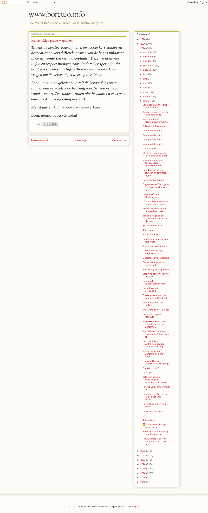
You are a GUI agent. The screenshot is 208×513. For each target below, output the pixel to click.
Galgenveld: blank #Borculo (152, 315)
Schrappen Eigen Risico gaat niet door (155, 106)
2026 (143, 39)
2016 (143, 477)
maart (146, 92)
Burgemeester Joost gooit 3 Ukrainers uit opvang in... (156, 187)
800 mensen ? (150, 230)
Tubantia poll (149, 148)
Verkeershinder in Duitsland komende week (154, 354)
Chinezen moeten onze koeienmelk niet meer (155, 154)
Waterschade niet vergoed (156, 309)
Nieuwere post (39, 140)
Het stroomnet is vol (153, 225)
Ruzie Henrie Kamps (153, 180)
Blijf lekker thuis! (151, 234)
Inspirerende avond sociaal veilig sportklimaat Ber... (153, 163)
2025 (143, 43)
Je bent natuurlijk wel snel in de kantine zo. (156, 113)
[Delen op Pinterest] (56, 124)
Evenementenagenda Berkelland (154, 263)
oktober (147, 61)
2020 (143, 464)
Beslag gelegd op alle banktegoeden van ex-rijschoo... (155, 218)
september (149, 65)
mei (145, 83)
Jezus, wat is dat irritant (155, 246)
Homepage (80, 140)
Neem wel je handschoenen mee (154, 282)
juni (145, 78)
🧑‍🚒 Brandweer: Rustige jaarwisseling (154, 425)
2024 (143, 48)
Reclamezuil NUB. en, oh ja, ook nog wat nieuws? (155, 397)
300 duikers (149, 420)
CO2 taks (147, 372)
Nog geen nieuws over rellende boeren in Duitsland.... (154, 324)
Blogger (135, 506)
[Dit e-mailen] (43, 124)
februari (147, 96)
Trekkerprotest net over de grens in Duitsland (155, 296)
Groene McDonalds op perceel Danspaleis (154, 210)
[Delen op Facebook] (53, 124)
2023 (143, 451)
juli (145, 74)
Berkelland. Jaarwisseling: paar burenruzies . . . (156, 433)
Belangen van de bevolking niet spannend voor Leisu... (156, 380)
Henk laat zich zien (152, 411)
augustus (148, 69)
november (148, 56)
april (145, 87)
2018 (143, 473)
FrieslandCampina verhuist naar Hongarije (156, 362)
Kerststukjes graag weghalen (152, 252)
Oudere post (119, 140)
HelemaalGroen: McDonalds (151, 195)
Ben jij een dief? (151, 368)
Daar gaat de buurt (152, 130)
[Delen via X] (50, 124)
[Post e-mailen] (37, 124)
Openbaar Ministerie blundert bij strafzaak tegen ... (154, 173)
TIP (144, 415)
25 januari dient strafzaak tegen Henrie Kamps (156, 202)
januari (147, 101)
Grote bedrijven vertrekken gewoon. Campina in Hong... (154, 344)
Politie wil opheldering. (154, 126)
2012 (143, 482)
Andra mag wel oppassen (156, 269)
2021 (143, 460)
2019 (143, 468)
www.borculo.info (57, 13)
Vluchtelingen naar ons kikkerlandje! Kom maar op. (156, 334)
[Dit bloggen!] (46, 124)
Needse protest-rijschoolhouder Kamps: (156, 120)
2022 (143, 455)
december (148, 52)
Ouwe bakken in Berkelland (151, 289)
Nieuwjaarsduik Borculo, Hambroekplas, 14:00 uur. (155, 441)
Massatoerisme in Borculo (156, 257)
